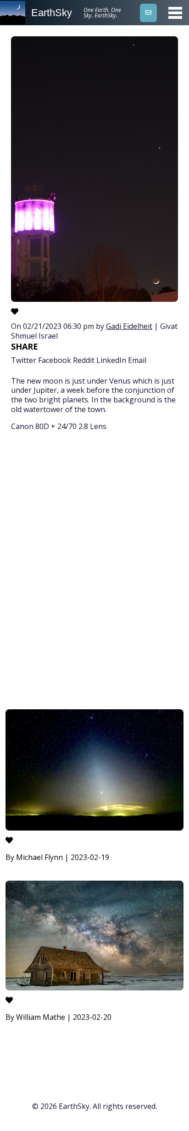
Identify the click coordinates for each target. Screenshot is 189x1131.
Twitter (23, 360)
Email (137, 360)
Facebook (54, 360)
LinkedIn (111, 360)
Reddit (83, 360)
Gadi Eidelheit (129, 326)
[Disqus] (94, 572)
